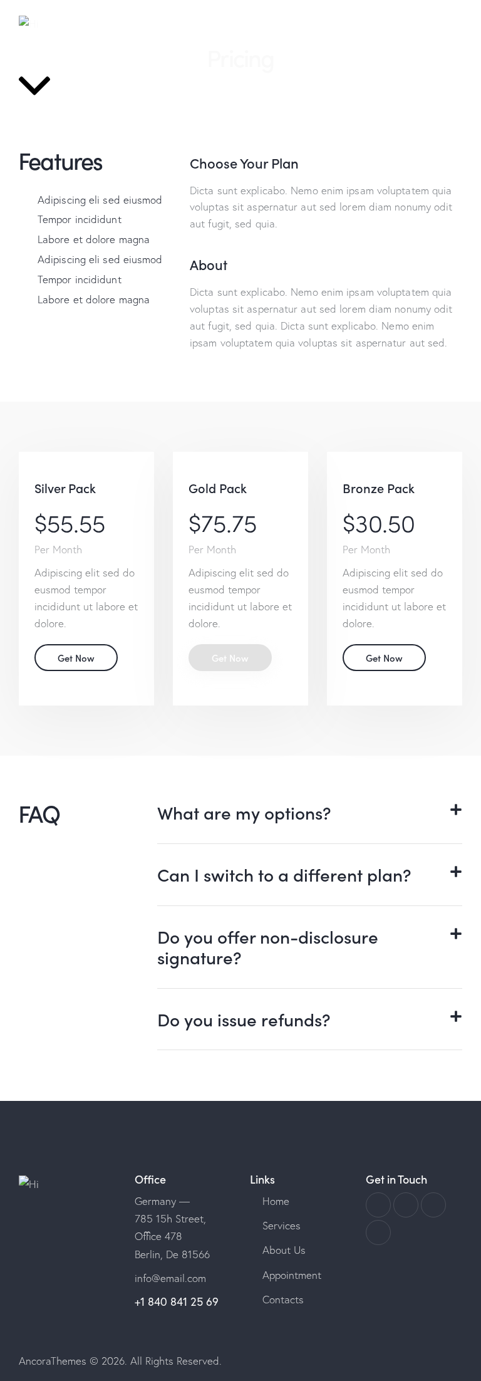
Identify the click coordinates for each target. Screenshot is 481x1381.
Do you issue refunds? (244, 1019)
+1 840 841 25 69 (177, 1302)
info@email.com (170, 1278)
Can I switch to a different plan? (284, 874)
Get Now (76, 657)
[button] (309, 813)
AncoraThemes (52, 1360)
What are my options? (244, 812)
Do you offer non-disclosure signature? (267, 947)
